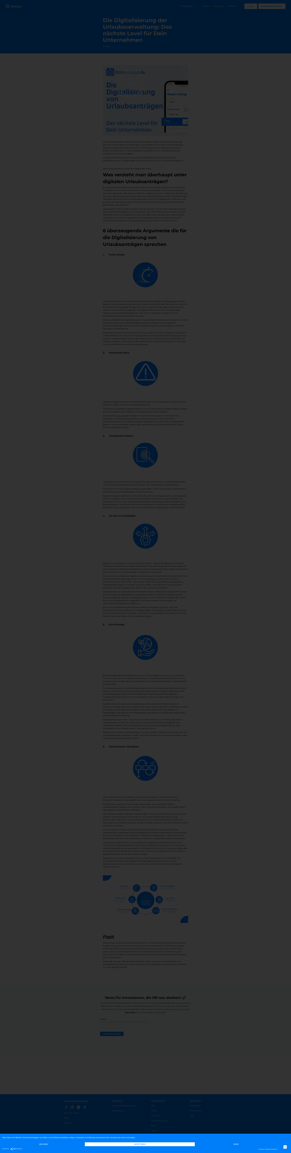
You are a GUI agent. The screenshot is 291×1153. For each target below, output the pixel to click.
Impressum (261, 1149)
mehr (236, 1144)
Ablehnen (43, 1144)
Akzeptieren (140, 1144)
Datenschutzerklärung (271, 1149)
